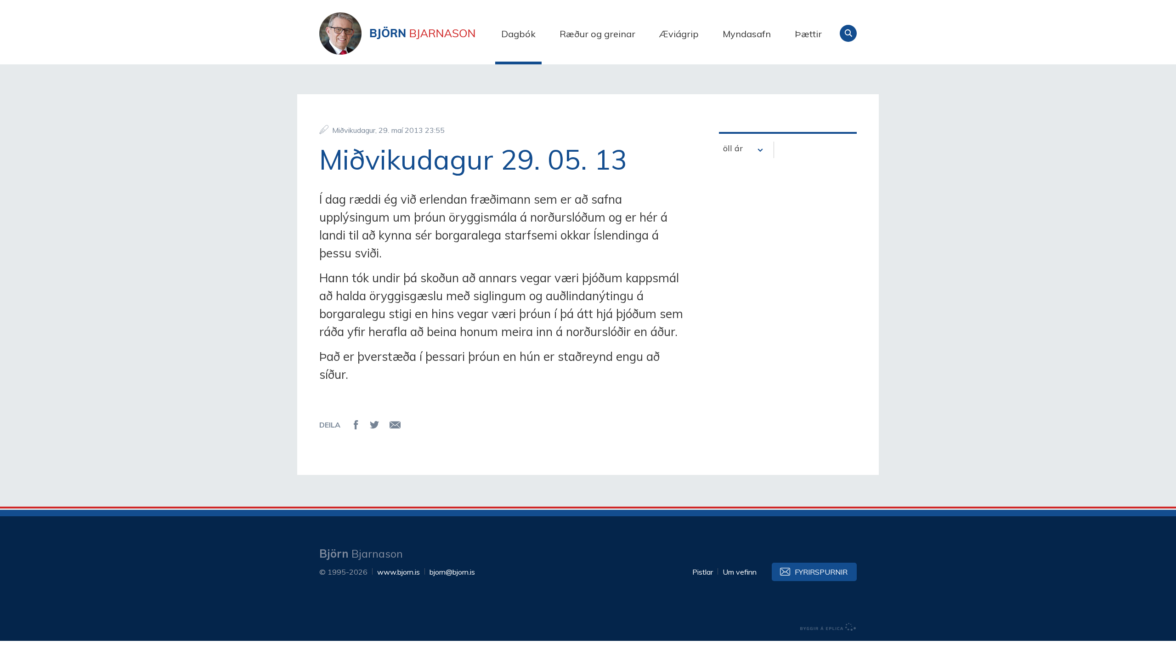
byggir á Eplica (828, 627)
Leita (848, 33)
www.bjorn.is (398, 571)
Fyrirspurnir (821, 571)
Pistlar (702, 571)
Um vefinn (740, 571)
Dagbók (518, 34)
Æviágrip (679, 34)
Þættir (808, 34)
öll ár (733, 148)
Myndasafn (747, 34)
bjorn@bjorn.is (452, 571)
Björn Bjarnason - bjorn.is (411, 33)
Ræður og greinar (597, 34)
